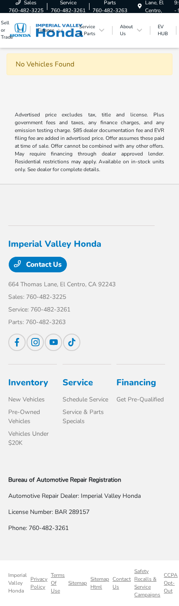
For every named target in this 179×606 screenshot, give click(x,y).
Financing (136, 382)
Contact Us (43, 264)
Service (78, 382)
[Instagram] (35, 342)
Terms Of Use (58, 583)
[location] (140, 6)
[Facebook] (17, 342)
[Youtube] (53, 342)
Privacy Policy (38, 583)
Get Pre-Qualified (140, 399)
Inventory (28, 382)
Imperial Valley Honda (17, 583)
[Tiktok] (71, 342)
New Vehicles (26, 399)
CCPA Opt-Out (171, 583)
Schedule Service (85, 399)
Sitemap (77, 583)
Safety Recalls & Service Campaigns (147, 583)
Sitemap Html (99, 583)
